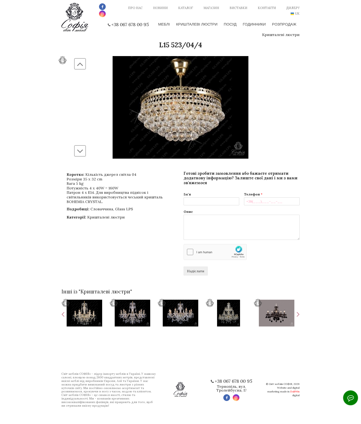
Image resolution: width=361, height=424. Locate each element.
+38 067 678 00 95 (130, 24)
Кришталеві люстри (281, 34)
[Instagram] (102, 13)
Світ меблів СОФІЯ (280, 383)
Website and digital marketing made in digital (283, 391)
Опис (188, 211)
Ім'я (187, 194)
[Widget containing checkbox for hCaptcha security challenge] (215, 252)
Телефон (253, 194)
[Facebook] (102, 6)
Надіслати (195, 271)
